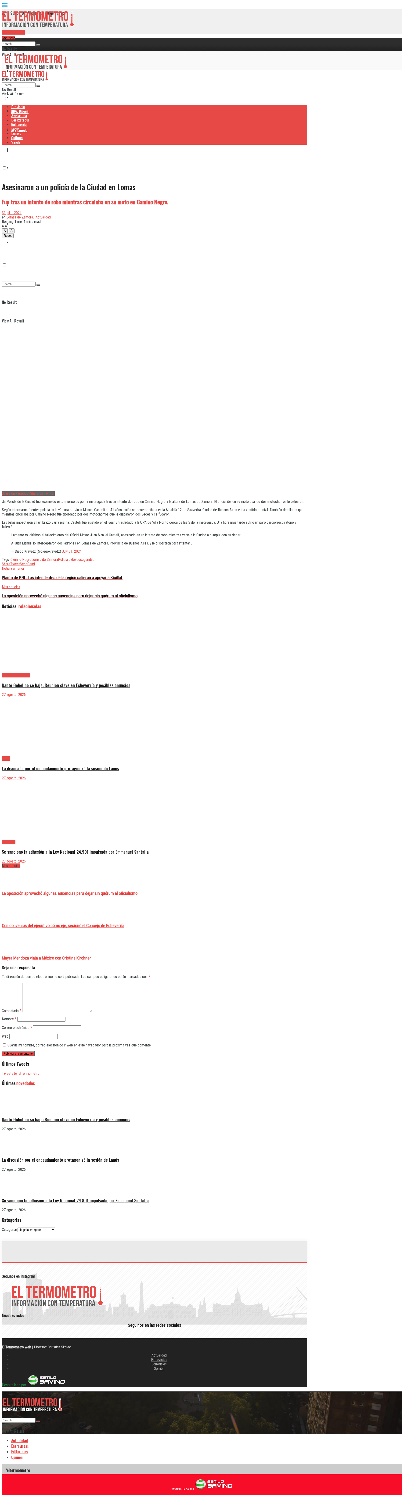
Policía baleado (69, 559)
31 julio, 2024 (12, 213)
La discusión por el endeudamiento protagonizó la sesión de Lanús (60, 768)
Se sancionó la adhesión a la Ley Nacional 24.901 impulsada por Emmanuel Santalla (75, 852)
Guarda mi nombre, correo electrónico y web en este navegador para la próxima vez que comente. (79, 1045)
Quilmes (17, 138)
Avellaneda (19, 116)
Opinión (159, 1368)
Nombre (9, 1019)
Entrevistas (159, 1359)
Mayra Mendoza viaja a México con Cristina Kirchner (46, 958)
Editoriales (159, 1364)
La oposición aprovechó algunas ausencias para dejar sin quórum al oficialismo (69, 893)
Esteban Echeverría (16, 675)
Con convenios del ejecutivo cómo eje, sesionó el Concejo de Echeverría (63, 925)
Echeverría (19, 167)
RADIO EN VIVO (13, 32)
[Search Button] (38, 45)
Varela (15, 142)
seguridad (87, 559)
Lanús (15, 129)
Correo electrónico (17, 1027)
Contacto (8, 38)
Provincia (18, 44)
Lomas (16, 133)
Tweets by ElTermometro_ (21, 1073)
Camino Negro (21, 559)
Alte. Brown (19, 111)
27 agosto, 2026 (14, 694)
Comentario (11, 1011)
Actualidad (159, 1355)
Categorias (10, 1229)
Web (5, 1036)
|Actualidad (43, 217)
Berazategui (20, 148)
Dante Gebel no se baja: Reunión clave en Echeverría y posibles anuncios (66, 685)
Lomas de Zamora (19, 217)
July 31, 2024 (72, 551)
